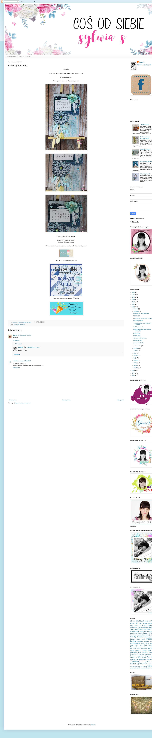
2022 (133, 292)
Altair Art (134, 623)
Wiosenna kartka (138, 320)
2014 (133, 373)
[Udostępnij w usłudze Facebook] (41, 322)
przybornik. (142, 662)
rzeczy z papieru (136, 663)
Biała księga (136, 333)
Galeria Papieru (143, 633)
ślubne (148, 668)
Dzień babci (139, 629)
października (137, 346)
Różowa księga (137, 340)
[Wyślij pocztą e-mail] (36, 322)
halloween (144, 652)
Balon (140, 623)
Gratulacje (147, 635)
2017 (133, 304)
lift (136, 657)
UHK (145, 645)
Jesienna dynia (144, 124)
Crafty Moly (133, 627)
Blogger (93, 725)
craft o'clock (136, 648)
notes (148, 657)
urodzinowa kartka (138, 343)
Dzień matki (139, 631)
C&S (131, 626)
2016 (133, 307)
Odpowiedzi (18, 344)
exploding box (135, 652)
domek (132, 650)
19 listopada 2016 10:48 (25, 335)
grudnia (136, 309)
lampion (147, 656)
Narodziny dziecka (143, 641)
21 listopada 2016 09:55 (33, 347)
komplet (132, 656)
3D (137, 621)
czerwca (136, 355)
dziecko (145, 650)
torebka (137, 666)
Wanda (15, 335)
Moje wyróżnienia (25, 56)
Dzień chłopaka (147, 629)
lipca (135, 353)
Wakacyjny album (145, 149)
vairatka (15, 361)
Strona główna (11, 56)
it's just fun (16, 324)
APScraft (141, 621)
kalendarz (22, 324)
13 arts (132, 621)
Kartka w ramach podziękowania (145, 137)
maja (135, 358)
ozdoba (132, 659)
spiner (150, 663)
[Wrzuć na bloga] (38, 322)
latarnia (132, 658)
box (131, 648)
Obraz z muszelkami (146, 161)
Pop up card (136, 335)
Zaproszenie (133, 647)
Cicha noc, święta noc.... (140, 338)
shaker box (145, 663)
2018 (133, 302)
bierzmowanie (147, 647)
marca (135, 363)
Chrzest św (137, 626)
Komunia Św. (141, 637)
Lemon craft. (135, 639)
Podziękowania (135, 643)
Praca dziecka (145, 643)
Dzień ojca (133, 633)
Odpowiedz (16, 340)
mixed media (142, 658)
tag (133, 666)
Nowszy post (12, 400)
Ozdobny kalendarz (138, 327)
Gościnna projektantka (137, 635)
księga (139, 656)
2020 (133, 297)
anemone (140, 647)
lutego (135, 365)
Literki (143, 639)
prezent (135, 662)
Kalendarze (136, 316)
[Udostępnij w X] (39, 322)
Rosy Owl (138, 645)
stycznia (136, 367)
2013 (133, 375)
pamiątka (139, 659)
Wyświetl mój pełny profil (144, 65)
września (136, 348)
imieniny (133, 654)
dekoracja (144, 648)
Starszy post (120, 400)
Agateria (147, 621)
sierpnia (136, 350)
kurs (143, 656)
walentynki (137, 668)
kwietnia (136, 360)
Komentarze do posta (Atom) (23, 403)
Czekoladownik (143, 627)
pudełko (147, 662)
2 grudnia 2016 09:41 (25, 361)
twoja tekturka (143, 666)
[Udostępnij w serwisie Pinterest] (43, 322)
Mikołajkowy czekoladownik (141, 313)
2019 (133, 299)
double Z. (138, 650)
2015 (133, 370)
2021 (133, 294)
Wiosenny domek (145, 174)
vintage (132, 668)
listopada (136, 311)
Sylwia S (20, 347)
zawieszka (143, 668)
